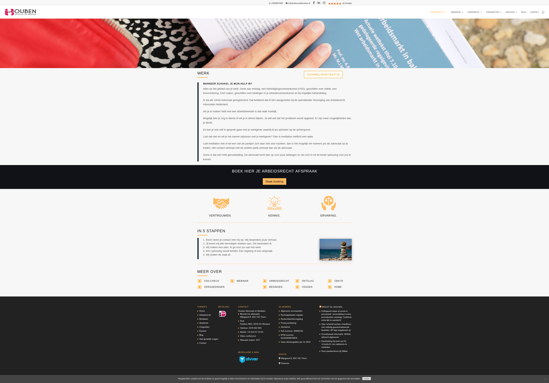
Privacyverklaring (288, 323)
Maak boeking (274, 181)
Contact (534, 12)
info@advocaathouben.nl (299, 3)
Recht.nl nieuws (332, 307)
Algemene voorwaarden (291, 311)
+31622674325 (276, 3)
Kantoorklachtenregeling (292, 319)
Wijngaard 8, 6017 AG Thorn (294, 358)
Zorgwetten (492, 12)
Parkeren (285, 363)
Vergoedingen (214, 287)
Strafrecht (473, 12)
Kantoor (510, 12)
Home (338, 287)
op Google (347, 3)
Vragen (307, 287)
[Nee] (545, 379)
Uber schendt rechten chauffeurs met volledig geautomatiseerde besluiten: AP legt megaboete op (336, 327)
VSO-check (211, 281)
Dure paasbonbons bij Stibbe (334, 351)
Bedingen (276, 287)
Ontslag (308, 281)
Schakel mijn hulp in (323, 74)
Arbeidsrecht (437, 12)
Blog (523, 12)
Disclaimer (285, 327)
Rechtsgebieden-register (292, 315)
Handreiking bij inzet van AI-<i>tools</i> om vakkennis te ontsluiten (334, 344)
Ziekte (338, 281)
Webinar (242, 281)
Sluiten (366, 378)
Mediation (456, 12)
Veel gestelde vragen (208, 339)
